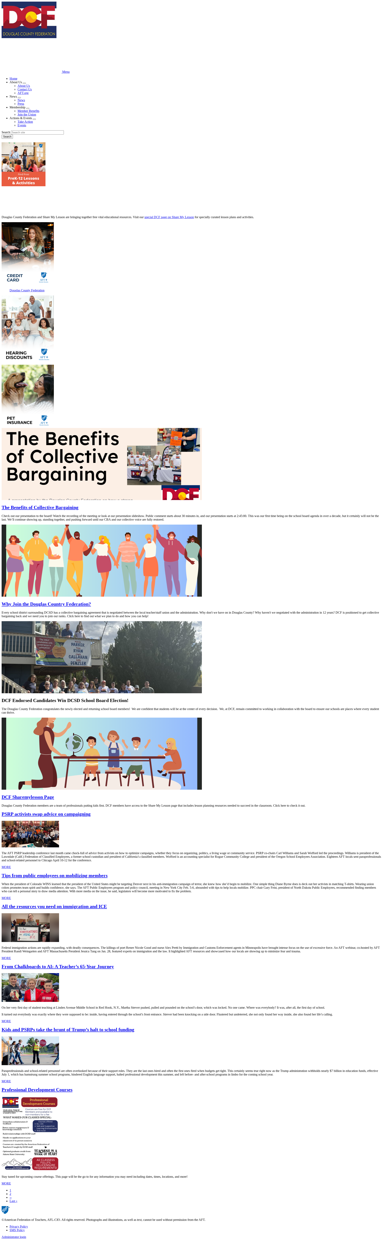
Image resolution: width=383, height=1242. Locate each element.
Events (22, 125)
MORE (6, 867)
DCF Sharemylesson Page (28, 797)
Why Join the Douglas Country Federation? (46, 604)
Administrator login (14, 1237)
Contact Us (25, 89)
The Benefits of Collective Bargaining (40, 507)
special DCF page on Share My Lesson (169, 217)
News (21, 100)
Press (21, 103)
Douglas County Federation (27, 290)
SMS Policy (17, 1230)
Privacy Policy (19, 1226)
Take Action (25, 121)
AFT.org (23, 93)
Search (6, 132)
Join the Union (27, 114)
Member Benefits (28, 111)
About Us (24, 85)
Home (13, 78)
